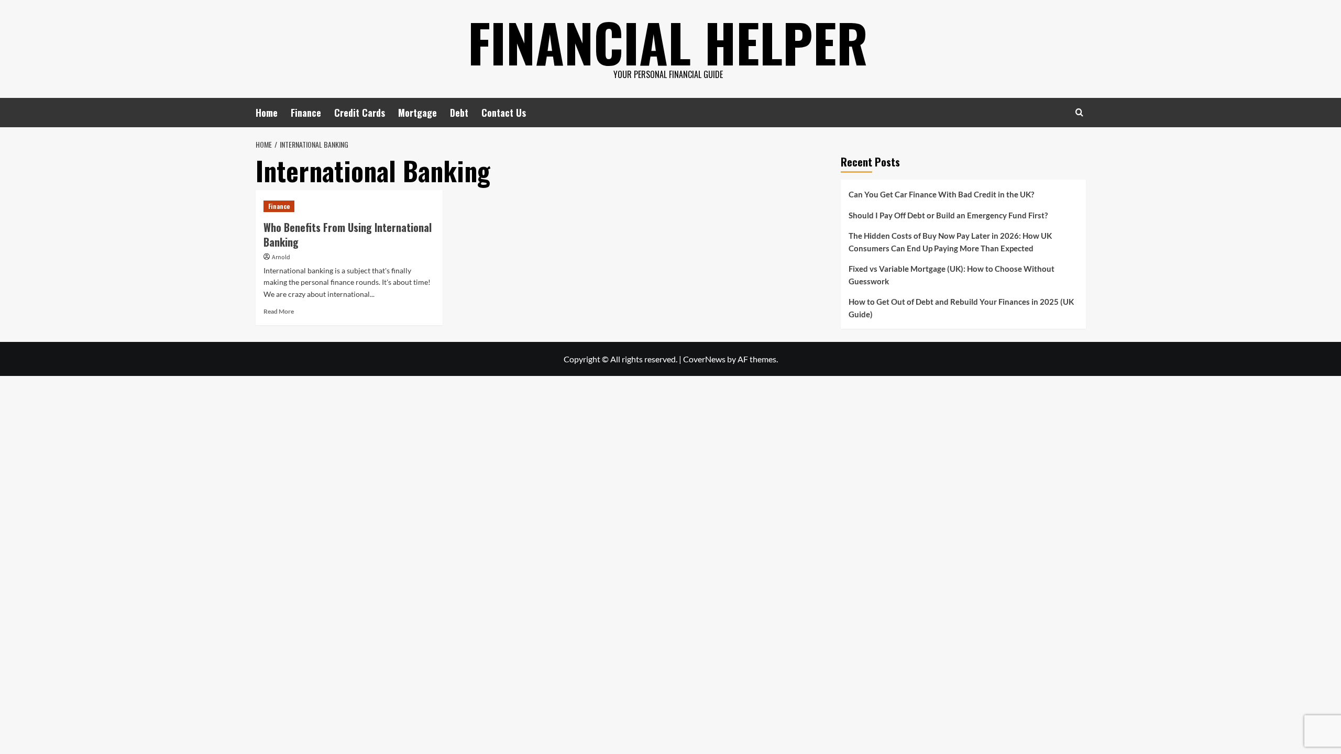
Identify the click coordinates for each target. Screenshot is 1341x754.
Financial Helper (668, 42)
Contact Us (503, 112)
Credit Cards (359, 112)
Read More (278, 311)
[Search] (1079, 112)
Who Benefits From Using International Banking (347, 234)
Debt (459, 112)
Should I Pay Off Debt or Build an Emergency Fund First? (948, 215)
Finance (306, 112)
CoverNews (704, 359)
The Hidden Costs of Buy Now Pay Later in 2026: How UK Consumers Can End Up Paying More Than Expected (950, 242)
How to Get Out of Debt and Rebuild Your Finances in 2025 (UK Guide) (961, 308)
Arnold (281, 257)
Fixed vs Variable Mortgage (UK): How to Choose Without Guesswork (951, 275)
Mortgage (417, 112)
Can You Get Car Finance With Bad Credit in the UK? (941, 194)
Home (267, 112)
